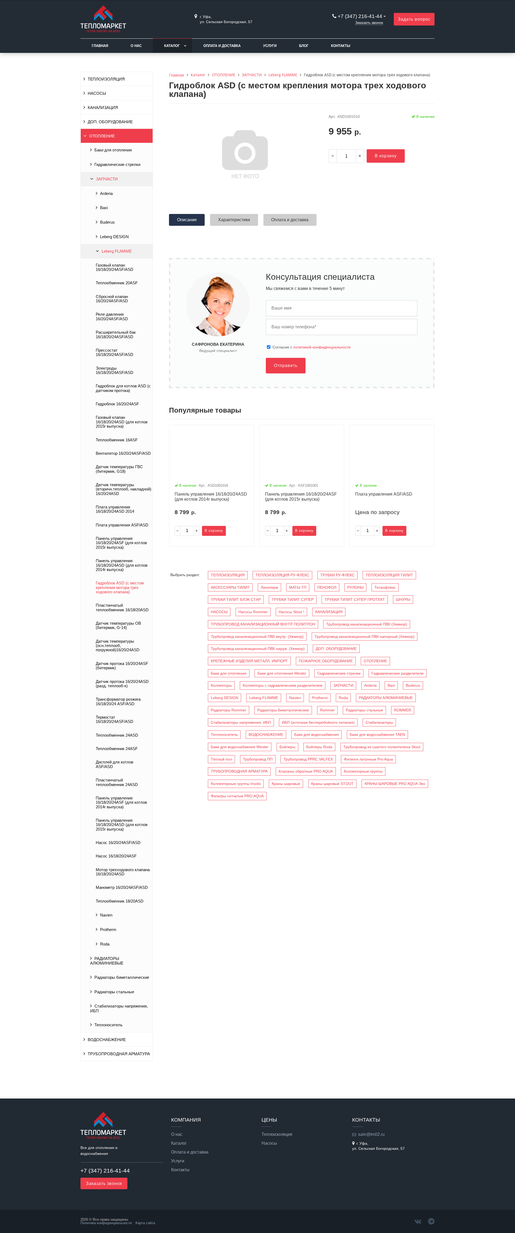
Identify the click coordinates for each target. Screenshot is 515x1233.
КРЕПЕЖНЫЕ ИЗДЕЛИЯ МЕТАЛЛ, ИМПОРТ (249, 661)
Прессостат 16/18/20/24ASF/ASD (114, 352)
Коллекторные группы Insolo (236, 783)
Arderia (106, 193)
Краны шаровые (286, 783)
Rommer (327, 710)
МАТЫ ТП (297, 587)
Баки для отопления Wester (282, 673)
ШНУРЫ (403, 599)
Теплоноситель (108, 1025)
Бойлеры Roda (319, 747)
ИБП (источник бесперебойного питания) (318, 722)
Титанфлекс (385, 587)
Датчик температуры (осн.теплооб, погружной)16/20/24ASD (117, 645)
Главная (100, 46)
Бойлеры (287, 747)
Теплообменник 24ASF (117, 749)
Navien (106, 915)
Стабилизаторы (379, 722)
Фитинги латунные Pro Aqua (368, 759)
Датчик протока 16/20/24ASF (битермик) (122, 665)
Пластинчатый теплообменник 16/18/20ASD (122, 607)
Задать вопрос (414, 19)
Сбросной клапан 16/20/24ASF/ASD (112, 298)
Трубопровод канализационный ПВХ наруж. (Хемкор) (258, 648)
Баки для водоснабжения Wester (239, 747)
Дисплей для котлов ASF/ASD (114, 764)
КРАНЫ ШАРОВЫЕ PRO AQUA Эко (395, 783)
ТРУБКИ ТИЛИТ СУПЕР (293, 599)
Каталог (172, 46)
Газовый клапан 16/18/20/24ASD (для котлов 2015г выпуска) (122, 421)
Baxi (104, 208)
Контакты (340, 46)
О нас (136, 46)
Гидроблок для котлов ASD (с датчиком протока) (123, 388)
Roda (104, 944)
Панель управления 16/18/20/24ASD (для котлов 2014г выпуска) (122, 565)
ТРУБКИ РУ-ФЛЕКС (337, 575)
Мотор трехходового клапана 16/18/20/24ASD (123, 872)
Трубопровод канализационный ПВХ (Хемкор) (366, 624)
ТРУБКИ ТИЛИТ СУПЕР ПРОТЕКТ (355, 599)
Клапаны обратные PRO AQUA (306, 771)
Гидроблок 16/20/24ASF (117, 404)
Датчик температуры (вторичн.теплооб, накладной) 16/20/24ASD (123, 489)
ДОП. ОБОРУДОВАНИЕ (110, 122)
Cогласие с (312, 347)
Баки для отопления (113, 150)
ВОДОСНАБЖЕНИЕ (107, 1040)
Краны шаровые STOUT (332, 783)
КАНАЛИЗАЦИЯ (103, 108)
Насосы (269, 1143)
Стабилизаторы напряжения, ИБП (119, 1008)
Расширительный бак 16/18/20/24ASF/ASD (116, 334)
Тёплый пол (221, 759)
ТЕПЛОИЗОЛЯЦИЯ (106, 79)
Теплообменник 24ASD (117, 735)
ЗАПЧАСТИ (107, 179)
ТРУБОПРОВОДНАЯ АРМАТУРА (119, 1054)
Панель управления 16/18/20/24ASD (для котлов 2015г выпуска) (122, 824)
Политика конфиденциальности (106, 1223)
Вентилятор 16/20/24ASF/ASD (123, 453)
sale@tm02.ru (371, 1134)
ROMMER (402, 710)
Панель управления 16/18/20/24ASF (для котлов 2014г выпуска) (121, 802)
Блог (303, 46)
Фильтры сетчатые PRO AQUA (237, 796)
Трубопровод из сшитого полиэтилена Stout (381, 747)
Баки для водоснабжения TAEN (377, 734)
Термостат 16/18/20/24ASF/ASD (114, 719)
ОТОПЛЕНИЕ (102, 136)
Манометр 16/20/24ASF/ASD (122, 887)
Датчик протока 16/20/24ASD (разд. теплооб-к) (122, 683)
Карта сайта (145, 1223)
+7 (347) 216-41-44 (360, 16)
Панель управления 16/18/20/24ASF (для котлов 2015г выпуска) (121, 543)
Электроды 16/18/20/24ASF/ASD (114, 370)
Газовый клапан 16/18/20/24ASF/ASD (114, 267)
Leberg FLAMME (117, 251)
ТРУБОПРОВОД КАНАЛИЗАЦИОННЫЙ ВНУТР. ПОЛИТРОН (263, 624)
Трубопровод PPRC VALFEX (308, 759)
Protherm (108, 930)
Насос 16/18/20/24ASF (116, 856)
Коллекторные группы (363, 771)
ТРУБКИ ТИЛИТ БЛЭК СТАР (236, 599)
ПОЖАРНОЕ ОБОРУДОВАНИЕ (326, 661)
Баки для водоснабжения (316, 734)
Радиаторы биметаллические (121, 977)
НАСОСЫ (97, 93)
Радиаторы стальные (114, 992)
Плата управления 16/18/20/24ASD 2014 (115, 509)
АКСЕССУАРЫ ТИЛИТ (230, 587)
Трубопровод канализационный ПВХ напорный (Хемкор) (364, 636)
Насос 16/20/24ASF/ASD (118, 843)
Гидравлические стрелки (117, 164)
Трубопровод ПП (258, 759)
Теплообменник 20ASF (117, 283)
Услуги (270, 46)
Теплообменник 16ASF (117, 440)
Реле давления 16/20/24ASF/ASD (112, 316)
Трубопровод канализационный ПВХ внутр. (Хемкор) (257, 636)
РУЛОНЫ (355, 587)
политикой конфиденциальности (322, 347)
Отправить (285, 365)
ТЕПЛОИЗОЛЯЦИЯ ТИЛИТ (389, 575)
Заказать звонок (369, 22)
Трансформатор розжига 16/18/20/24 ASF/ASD (118, 701)
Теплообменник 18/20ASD (120, 901)
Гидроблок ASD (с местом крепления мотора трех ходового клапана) (120, 587)
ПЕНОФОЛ (326, 587)
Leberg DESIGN (114, 237)
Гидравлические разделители (397, 673)
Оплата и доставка (222, 46)
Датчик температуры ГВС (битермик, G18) (119, 469)
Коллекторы (221, 685)
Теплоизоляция (277, 1134)
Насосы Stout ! (291, 612)
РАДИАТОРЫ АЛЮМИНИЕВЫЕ (106, 961)
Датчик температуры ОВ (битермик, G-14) (118, 625)
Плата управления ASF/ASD (122, 525)
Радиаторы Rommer (228, 710)
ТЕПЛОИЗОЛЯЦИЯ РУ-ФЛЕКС (282, 575)
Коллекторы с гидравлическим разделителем (282, 685)
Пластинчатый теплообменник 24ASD (117, 782)
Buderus (107, 222)
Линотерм (269, 587)
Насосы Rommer (253, 612)
